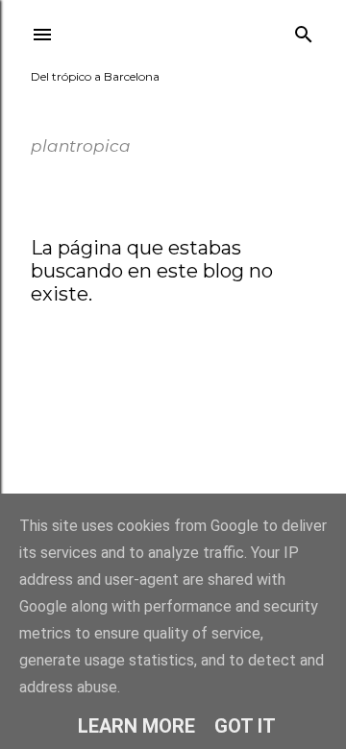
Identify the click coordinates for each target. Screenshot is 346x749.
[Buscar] (303, 30)
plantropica (95, 105)
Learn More (136, 725)
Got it (245, 725)
